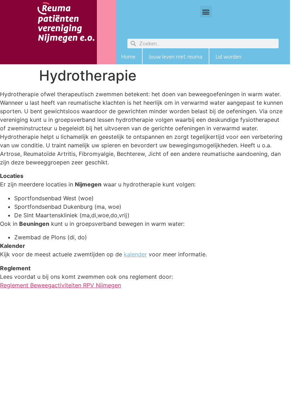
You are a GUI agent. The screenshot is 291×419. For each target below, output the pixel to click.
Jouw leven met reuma (175, 56)
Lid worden (228, 56)
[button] (206, 11)
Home (128, 56)
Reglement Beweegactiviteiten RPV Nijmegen (60, 285)
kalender (135, 254)
